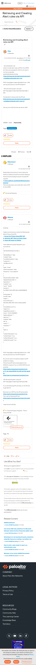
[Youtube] (14, 636)
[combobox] (11, 22)
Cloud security (17, 122)
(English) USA (31, 6)
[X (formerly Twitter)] (9, 636)
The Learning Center (11, 616)
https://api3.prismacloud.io (15, 394)
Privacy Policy (8, 591)
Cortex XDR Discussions (11, 533)
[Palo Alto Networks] (18, 567)
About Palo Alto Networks (13, 576)
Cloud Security (12, 128)
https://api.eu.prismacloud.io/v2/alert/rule (16, 375)
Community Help (9, 613)
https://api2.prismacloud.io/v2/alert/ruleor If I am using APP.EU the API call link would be (16, 371)
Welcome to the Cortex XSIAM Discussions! (16, 553)
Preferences (26, 662)
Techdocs (6, 624)
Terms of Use (8, 594)
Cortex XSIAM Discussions (11, 525)
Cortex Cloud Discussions (12, 29)
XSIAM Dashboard (9, 522)
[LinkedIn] (20, 636)
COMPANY (7, 572)
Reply (16, 143)
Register (20, 3)
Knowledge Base (9, 620)
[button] (7, 662)
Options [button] (28, 29)
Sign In (25, 3)
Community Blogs (9, 609)
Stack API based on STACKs (13, 240)
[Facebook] (26, 636)
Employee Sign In (31, 3)
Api (8, 433)
